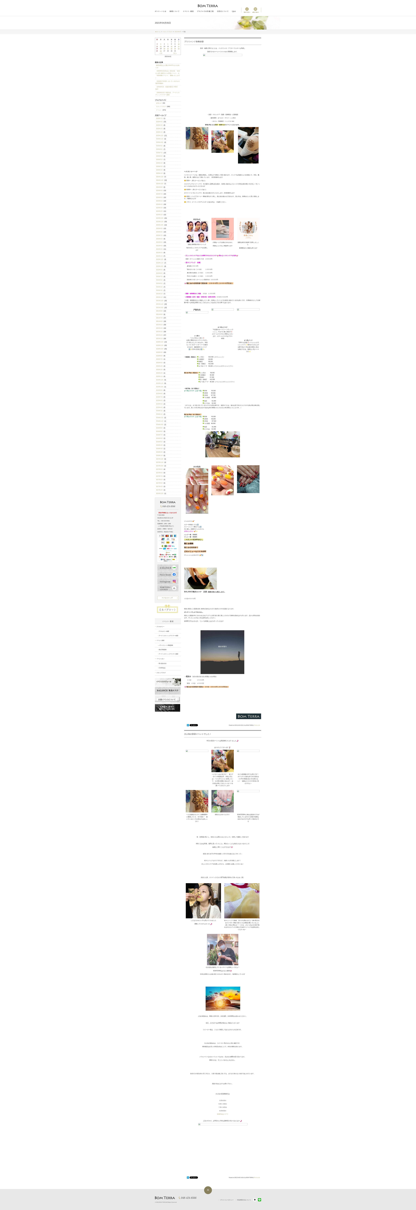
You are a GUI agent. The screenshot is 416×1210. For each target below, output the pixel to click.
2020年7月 (159, 359)
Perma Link (257, 725)
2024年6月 (159, 197)
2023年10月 (159, 225)
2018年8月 (159, 431)
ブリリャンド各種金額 (194, 41)
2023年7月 (159, 235)
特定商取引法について (244, 1200)
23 (175, 48)
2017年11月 (159, 462)
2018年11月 (159, 421)
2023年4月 (159, 245)
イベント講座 (160, 640)
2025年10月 (159, 142)
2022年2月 (159, 294)
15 (171, 46)
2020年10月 (159, 349)
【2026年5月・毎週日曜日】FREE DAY (166, 88)
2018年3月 (159, 448)
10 (179, 44)
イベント (159, 110)
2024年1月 (159, 214)
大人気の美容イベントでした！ (197, 734)
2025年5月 (159, 159)
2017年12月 (159, 459)
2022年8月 (159, 273)
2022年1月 (159, 297)
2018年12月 (159, 417)
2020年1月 (159, 376)
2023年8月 (159, 232)
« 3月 (160, 53)
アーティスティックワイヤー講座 (168, 654)
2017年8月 (159, 473)
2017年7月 (159, 476)
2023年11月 (159, 221)
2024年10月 (159, 184)
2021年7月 (159, 318)
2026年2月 (159, 128)
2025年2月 (159, 170)
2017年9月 (159, 469)
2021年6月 (159, 321)
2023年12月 (159, 218)
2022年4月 (159, 287)
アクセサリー (160, 626)
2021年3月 (159, 331)
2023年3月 (159, 249)
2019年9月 (159, 390)
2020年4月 (159, 366)
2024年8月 (159, 190)
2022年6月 (159, 280)
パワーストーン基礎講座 (166, 645)
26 (161, 51)
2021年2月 (159, 335)
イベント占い (160, 658)
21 (168, 48)
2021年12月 (159, 300)
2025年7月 (159, 153)
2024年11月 (159, 180)
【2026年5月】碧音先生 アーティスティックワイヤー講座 (167, 94)
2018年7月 (159, 435)
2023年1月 (159, 256)
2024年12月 (159, 177)
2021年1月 (159, 338)
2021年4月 (178, 31)
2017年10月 (159, 466)
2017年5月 (159, 483)
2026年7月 (159, 118)
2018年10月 (159, 424)
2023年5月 (159, 242)
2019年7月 (159, 397)
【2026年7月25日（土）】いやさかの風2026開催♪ (167, 82)
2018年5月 (159, 442)
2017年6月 (159, 479)
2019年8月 (159, 393)
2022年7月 (159, 276)
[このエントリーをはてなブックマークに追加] (188, 725)
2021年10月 (159, 307)
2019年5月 (159, 404)
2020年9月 (159, 352)
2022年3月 (159, 290)
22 (171, 48)
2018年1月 (159, 455)
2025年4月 (159, 163)
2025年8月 (159, 149)
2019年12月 (159, 380)
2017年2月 (159, 490)
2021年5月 (159, 325)
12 (161, 46)
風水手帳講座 (163, 649)
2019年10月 (159, 387)
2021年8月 (159, 314)
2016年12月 (159, 493)
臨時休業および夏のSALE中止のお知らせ (167, 66)
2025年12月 (159, 135)
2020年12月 (159, 342)
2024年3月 (159, 208)
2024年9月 (159, 187)
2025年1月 (159, 173)
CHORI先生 (162, 668)
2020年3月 (159, 369)
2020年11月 (159, 345)
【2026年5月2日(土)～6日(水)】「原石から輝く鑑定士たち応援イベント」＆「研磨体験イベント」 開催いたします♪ (167, 74)
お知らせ (159, 103)
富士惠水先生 (163, 663)
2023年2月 (159, 252)
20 (164, 48)
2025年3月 (159, 166)
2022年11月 (159, 263)
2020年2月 (159, 373)
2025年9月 (159, 146)
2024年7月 (159, 194)
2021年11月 (159, 304)
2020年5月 (159, 362)
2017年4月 (159, 486)
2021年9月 (159, 311)
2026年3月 (159, 125)
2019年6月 (159, 400)
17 (179, 46)
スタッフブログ (161, 106)
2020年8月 (159, 356)
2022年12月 (159, 259)
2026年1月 (159, 132)
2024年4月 (159, 204)
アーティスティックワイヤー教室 (168, 635)
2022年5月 (159, 283)
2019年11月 (159, 383)
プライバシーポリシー (227, 1200)
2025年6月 (159, 156)
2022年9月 (159, 270)
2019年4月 (159, 407)
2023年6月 (159, 239)
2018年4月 (159, 445)
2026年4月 (159, 122)
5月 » (175, 53)
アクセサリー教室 (164, 631)
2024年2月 (159, 211)
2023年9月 (159, 228)
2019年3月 (159, 411)
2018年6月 (159, 438)
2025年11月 (159, 139)
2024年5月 (159, 201)
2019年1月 (159, 414)
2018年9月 (159, 428)
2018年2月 (159, 452)
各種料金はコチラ (222, 1114)
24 (179, 48)
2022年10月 (159, 266)
